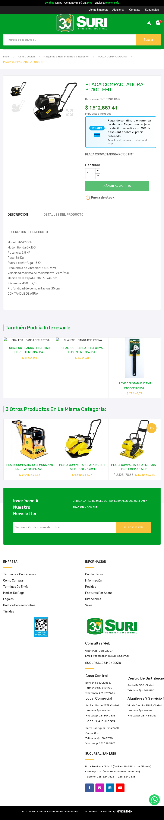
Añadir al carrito (117, 185)
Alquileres (118, 9)
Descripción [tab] (18, 214)
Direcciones (93, 599)
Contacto (134, 9)
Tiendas (8, 611)
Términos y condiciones (19, 574)
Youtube (120, 787)
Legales (8, 599)
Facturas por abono (99, 593)
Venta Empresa (98, 9)
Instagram (99, 787)
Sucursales (152, 9)
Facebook (89, 787)
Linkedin (110, 787)
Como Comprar (13, 580)
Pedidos (90, 587)
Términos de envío (15, 587)
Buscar (148, 40)
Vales (88, 605)
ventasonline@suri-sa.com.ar (111, 655)
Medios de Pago (14, 593)
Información (93, 580)
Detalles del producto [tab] (63, 214)
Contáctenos (94, 574)
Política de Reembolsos (19, 605)
